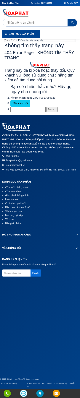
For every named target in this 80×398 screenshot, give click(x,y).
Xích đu (9, 219)
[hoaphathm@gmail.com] (56, 393)
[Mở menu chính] (74, 34)
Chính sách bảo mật (8, 383)
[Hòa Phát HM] (17, 13)
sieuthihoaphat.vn (15, 165)
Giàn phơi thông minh (16, 195)
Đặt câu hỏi (20, 103)
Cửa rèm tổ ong (13, 191)
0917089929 (48, 97)
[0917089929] (7, 393)
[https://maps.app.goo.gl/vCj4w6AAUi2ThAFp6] (40, 393)
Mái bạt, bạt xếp (14, 215)
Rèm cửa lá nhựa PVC (17, 207)
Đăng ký (35, 273)
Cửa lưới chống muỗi (16, 187)
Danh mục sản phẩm (21, 34)
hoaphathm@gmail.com (19, 160)
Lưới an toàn (12, 199)
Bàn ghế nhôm (13, 223)
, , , (41, 169)
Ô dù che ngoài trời (15, 203)
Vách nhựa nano (14, 211)
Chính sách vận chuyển (65, 383)
